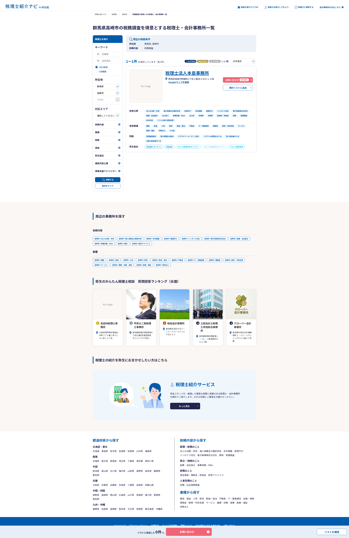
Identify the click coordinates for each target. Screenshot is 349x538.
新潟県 (96, 471)
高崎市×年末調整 (152, 238)
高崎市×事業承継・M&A (103, 243)
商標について (186, 525)
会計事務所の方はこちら (330, 7)
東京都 (139, 461)
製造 (188, 498)
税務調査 (230, 455)
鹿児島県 (149, 508)
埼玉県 (122, 461)
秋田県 (131, 451)
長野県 (139, 471)
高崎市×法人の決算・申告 (104, 238)
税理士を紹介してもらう (278, 7)
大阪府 (96, 485)
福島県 (148, 451)
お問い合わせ (187, 532)
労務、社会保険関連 (190, 485)
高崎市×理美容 (214, 260)
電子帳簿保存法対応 (207, 455)
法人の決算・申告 (188, 451)
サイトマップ (120, 525)
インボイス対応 (187, 455)
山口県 (131, 494)
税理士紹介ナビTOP (249, 7)
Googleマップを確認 (178, 82)
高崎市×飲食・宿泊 (159, 260)
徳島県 (139, 494)
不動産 (222, 498)
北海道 (96, 451)
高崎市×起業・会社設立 (239, 238)
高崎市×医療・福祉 (143, 265)
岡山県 (113, 494)
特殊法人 (184, 506)
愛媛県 (157, 494)
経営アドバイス (216, 475)
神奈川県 (149, 461)
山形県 (139, 451)
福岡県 (96, 508)
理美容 (183, 502)
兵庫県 (113, 485)
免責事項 (155, 525)
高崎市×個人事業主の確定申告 (130, 238)
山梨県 (131, 471)
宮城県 (122, 451)
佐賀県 (104, 508)
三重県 (131, 485)
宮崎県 (139, 508)
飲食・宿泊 (211, 498)
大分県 (131, 508)
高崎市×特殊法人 (162, 265)
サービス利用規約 (169, 525)
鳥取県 (96, 494)
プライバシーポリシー (138, 525)
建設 (182, 498)
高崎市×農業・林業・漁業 (122, 265)
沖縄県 (159, 508)
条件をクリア (107, 186)
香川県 (148, 494)
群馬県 (114, 14)
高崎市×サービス (101, 265)
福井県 (122, 471)
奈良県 (122, 485)
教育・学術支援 (196, 502)
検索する (110, 179)
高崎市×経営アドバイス (141, 243)
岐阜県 (148, 471)
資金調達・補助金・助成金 (193, 475)
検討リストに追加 (238, 87)
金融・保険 (248, 498)
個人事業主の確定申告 (210, 451)
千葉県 (131, 461)
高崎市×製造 (114, 260)
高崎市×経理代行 (170, 238)
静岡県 (157, 471)
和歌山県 (149, 485)
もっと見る (184, 406)
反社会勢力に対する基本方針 (207, 525)
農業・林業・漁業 (225, 502)
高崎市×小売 (128, 260)
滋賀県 (139, 485)
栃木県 (104, 461)
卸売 (202, 498)
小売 (195, 498)
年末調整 (228, 451)
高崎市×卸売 (143, 260)
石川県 (113, 471)
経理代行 (238, 451)
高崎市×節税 (122, 243)
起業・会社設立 (187, 465)
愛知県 (96, 475)
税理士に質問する (305, 7)
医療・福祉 (242, 502)
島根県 (104, 494)
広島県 (122, 494)
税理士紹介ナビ (100, 14)
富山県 (104, 471)
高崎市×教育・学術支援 (234, 260)
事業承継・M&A (205, 465)
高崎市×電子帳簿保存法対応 (215, 238)
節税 (221, 455)
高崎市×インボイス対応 (191, 238)
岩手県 (113, 451)
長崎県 (113, 508)
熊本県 (122, 508)
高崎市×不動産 (177, 260)
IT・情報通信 (234, 498)
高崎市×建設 (99, 260)
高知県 (96, 499)
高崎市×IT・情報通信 (196, 260)
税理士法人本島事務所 (187, 73)
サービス (210, 502)
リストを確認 (331, 532)
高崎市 (124, 14)
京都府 (104, 485)
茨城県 (96, 461)
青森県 (104, 451)
